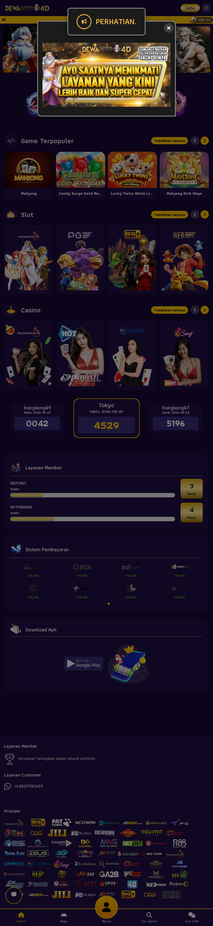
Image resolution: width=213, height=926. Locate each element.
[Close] (169, 28)
